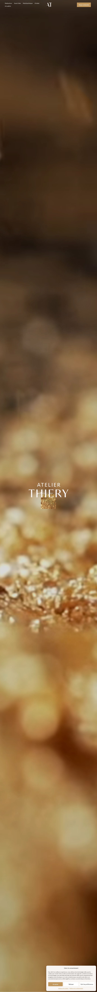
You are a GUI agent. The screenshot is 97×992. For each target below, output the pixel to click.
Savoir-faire (17, 3)
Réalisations (8, 3)
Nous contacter (84, 5)
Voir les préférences (87, 984)
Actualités (8, 6)
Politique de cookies (63, 988)
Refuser (71, 984)
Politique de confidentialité (76, 988)
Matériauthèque (28, 3)
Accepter (55, 984)
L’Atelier (37, 3)
